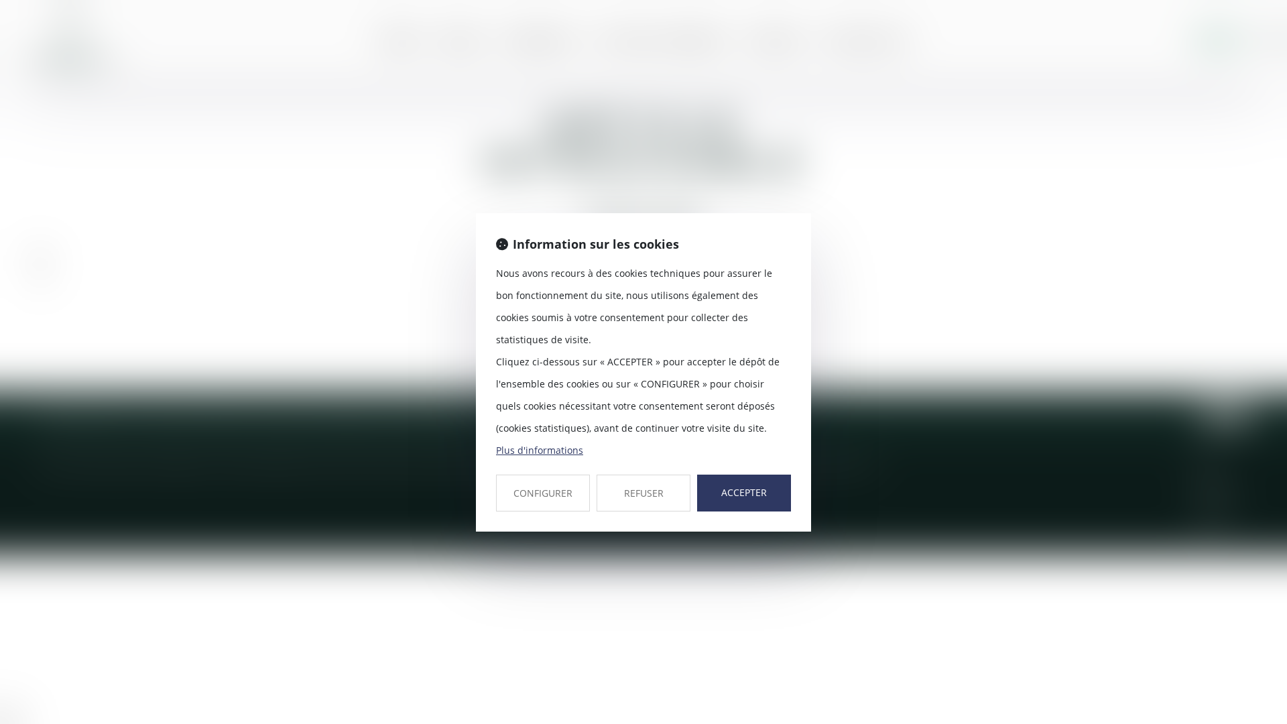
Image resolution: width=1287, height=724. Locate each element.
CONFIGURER (542, 493)
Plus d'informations (539, 450)
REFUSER (644, 493)
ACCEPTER (744, 492)
